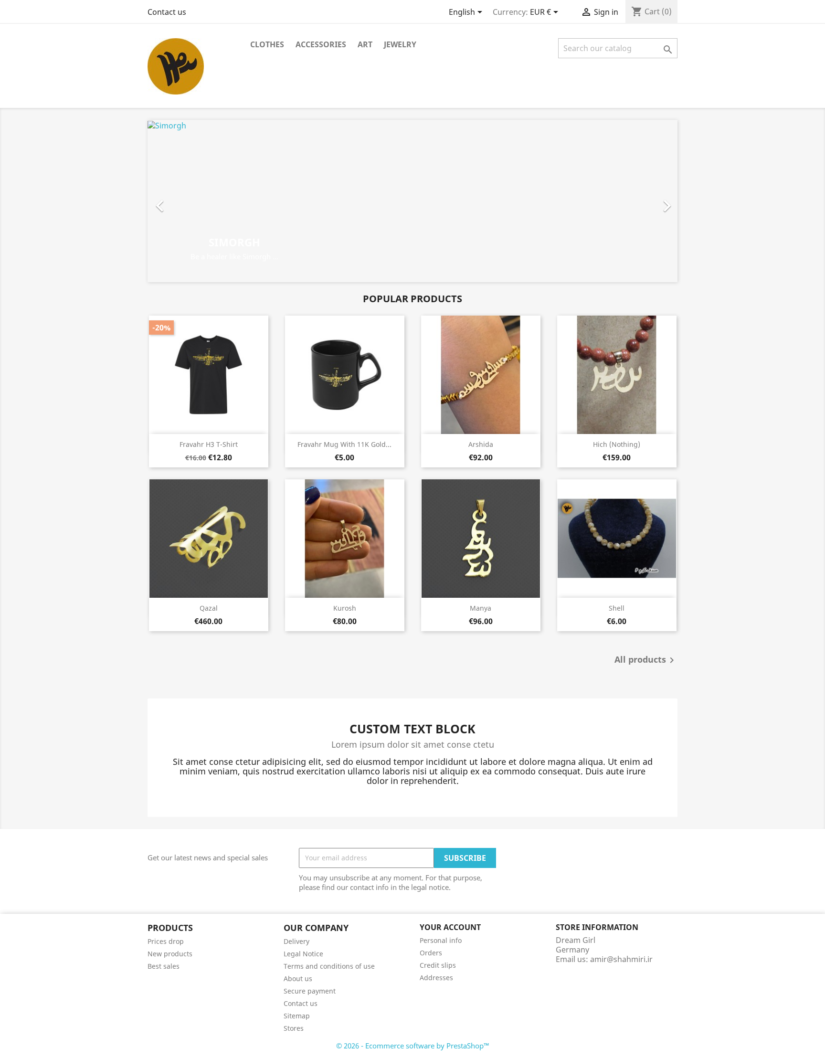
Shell (616, 608)
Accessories (321, 44)
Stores (294, 1028)
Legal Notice (303, 953)
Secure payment (310, 990)
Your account (450, 927)
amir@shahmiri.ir (621, 959)
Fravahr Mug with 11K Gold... (344, 444)
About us (298, 978)
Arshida (480, 444)
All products (645, 660)
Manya (480, 608)
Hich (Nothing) (616, 444)
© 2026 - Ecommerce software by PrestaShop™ (412, 1045)
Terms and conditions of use (329, 966)
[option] (412, 201)
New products (170, 953)
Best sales (164, 966)
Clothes (267, 44)
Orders (431, 952)
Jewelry (400, 44)
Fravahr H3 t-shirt (209, 444)
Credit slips (438, 965)
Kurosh (344, 608)
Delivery (296, 941)
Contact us (167, 12)
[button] (187, 201)
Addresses (436, 977)
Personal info (441, 940)
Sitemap (297, 1015)
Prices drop (166, 941)
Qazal (209, 608)
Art (365, 44)
